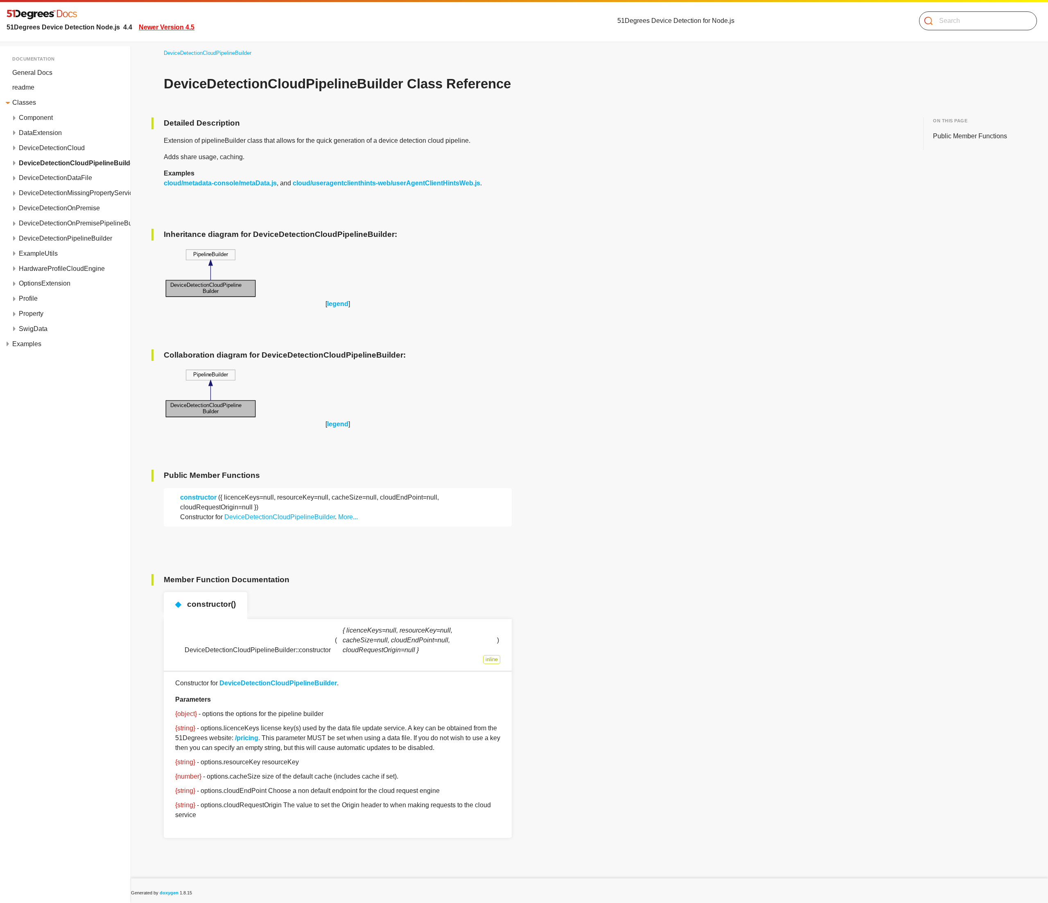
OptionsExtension (44, 283)
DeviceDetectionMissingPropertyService (75, 192)
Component (36, 117)
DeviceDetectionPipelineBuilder (65, 238)
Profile (28, 298)
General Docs (32, 72)
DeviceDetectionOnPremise (59, 208)
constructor (198, 497)
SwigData (33, 328)
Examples (26, 343)
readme (23, 87)
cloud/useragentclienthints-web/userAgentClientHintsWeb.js (386, 183)
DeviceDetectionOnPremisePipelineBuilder (75, 223)
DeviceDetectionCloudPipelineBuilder (75, 163)
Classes (24, 102)
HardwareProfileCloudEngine (62, 268)
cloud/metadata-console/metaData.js (220, 183)
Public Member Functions (970, 136)
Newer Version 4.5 (166, 27)
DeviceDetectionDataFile (55, 177)
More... (348, 516)
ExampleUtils (38, 253)
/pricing (246, 737)
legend (337, 303)
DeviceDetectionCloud (52, 147)
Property (31, 313)
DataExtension (40, 132)
